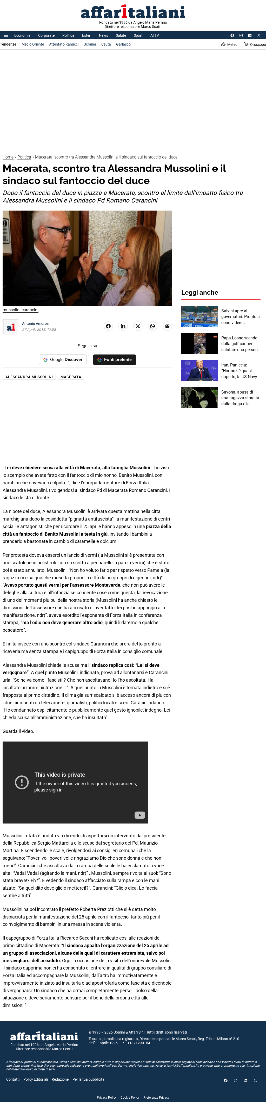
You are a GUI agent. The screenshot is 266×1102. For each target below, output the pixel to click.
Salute (121, 35)
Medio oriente (33, 44)
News (103, 35)
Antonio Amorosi (36, 323)
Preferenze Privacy (156, 1097)
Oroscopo (258, 44)
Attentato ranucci (63, 44)
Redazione (60, 1079)
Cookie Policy (130, 1097)
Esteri (86, 35)
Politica (68, 35)
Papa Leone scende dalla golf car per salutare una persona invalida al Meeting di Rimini (241, 344)
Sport (138, 35)
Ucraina (90, 44)
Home (8, 157)
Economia (22, 35)
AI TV (154, 35)
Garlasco (123, 44)
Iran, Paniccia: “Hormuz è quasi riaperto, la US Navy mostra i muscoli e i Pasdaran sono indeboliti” (239, 371)
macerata (71, 377)
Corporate (46, 35)
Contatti (12, 1079)
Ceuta (106, 44)
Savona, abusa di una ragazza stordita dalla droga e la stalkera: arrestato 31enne (240, 398)
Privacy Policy (107, 1097)
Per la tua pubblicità (88, 1079)
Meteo (232, 44)
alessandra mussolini (29, 377)
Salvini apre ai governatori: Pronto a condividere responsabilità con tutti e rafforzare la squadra (240, 317)
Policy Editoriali (35, 1079)
